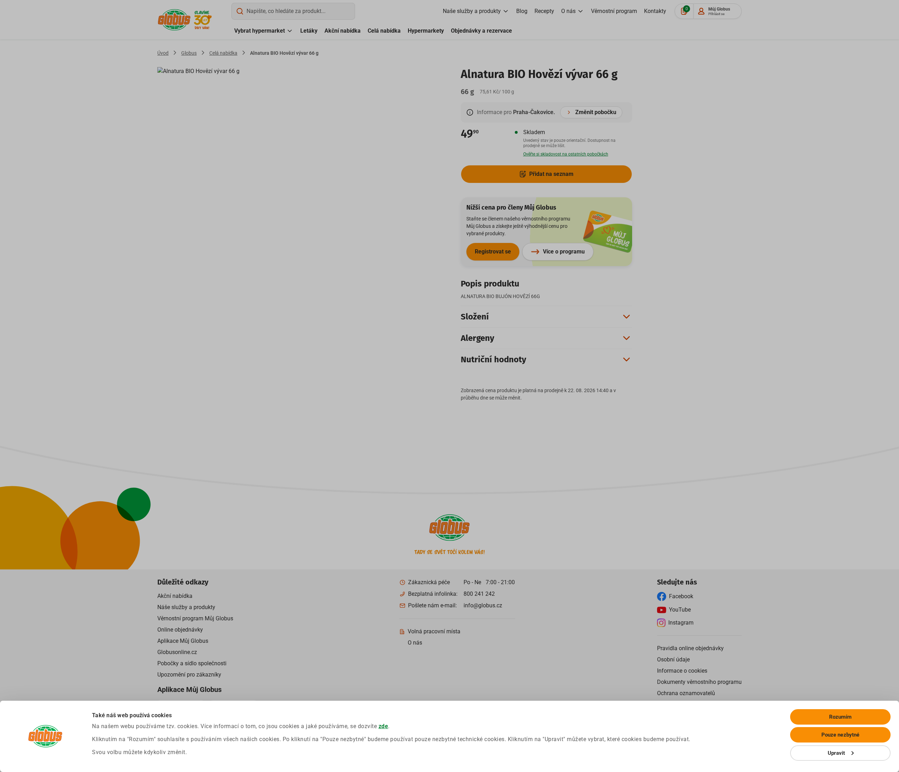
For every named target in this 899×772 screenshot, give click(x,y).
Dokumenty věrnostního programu (699, 682)
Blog (521, 11)
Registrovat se (493, 251)
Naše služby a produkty (472, 11)
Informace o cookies (682, 670)
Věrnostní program (614, 11)
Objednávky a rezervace (481, 30)
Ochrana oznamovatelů (686, 693)
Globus (189, 53)
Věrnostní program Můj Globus (195, 618)
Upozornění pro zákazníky (189, 674)
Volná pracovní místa (434, 631)
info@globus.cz (483, 605)
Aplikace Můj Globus (182, 641)
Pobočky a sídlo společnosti (192, 663)
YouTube (680, 609)
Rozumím (840, 717)
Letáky (308, 30)
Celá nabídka (384, 30)
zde (383, 726)
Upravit (836, 753)
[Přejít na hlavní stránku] (174, 20)
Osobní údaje (673, 659)
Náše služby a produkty (186, 607)
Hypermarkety (426, 30)
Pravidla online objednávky (690, 648)
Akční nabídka (342, 30)
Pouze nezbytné (840, 735)
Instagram (681, 622)
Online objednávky (180, 629)
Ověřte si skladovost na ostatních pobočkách (565, 154)
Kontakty (655, 11)
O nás (568, 11)
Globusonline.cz (177, 652)
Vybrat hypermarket (259, 30)
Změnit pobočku (595, 112)
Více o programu (564, 251)
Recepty (544, 11)
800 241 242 (479, 593)
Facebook (681, 596)
